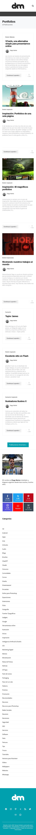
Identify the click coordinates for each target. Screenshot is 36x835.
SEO (3, 726)
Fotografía (5, 609)
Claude (4, 565)
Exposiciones (10, 257)
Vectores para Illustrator (10, 758)
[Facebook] (6, 809)
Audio (4, 549)
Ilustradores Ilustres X (15, 401)
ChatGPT (5, 561)
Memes (4, 654)
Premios (5, 690)
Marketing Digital (7, 650)
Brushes (4, 557)
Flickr (4, 605)
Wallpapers (5, 766)
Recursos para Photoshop (10, 706)
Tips (3, 746)
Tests (3, 738)
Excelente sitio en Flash (16, 356)
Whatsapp (5, 774)
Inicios (4, 633)
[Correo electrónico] (15, 815)
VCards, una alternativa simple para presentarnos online (17, 43)
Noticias (4, 666)
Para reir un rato (7, 682)
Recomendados (7, 698)
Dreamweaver (6, 585)
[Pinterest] (15, 809)
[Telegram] (20, 809)
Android (4, 533)
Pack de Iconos (7, 674)
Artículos (5, 545)
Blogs (4, 553)
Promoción (5, 694)
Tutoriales (5, 754)
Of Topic (4, 670)
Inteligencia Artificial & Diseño (11, 642)
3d (3, 529)
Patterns (5, 686)
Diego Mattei (13, 50)
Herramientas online (8, 625)
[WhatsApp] (20, 815)
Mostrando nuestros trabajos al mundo (17, 263)
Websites (12, 37)
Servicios (5, 730)
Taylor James (11, 316)
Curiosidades (6, 573)
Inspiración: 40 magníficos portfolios (15, 188)
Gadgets (4, 617)
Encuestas (5, 589)
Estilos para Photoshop (9, 593)
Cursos (4, 577)
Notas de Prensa (7, 662)
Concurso (5, 569)
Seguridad (5, 722)
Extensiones (6, 601)
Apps (4, 537)
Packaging (5, 678)
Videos (4, 762)
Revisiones (5, 718)
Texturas (5, 742)
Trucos (4, 750)
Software (5, 734)
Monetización (6, 658)
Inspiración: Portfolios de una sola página (16, 114)
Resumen (5, 714)
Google (4, 621)
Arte (3, 541)
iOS (3, 646)
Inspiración (9, 109)
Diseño (7, 37)
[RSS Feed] (25, 809)
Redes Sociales (7, 710)
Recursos (5, 702)
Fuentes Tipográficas (8, 613)
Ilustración (8, 312)
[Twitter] (30, 809)
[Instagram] (11, 809)
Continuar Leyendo (13, 75)
